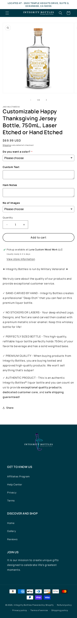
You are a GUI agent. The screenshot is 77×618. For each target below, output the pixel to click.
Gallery (11, 531)
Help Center (14, 484)
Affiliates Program (18, 476)
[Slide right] (46, 100)
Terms (11, 500)
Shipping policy (59, 610)
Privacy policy (19, 610)
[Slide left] (31, 100)
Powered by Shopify (43, 604)
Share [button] (10, 407)
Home (10, 523)
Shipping (7, 145)
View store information (21, 259)
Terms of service (39, 610)
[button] (7, 13)
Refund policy (64, 605)
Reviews (12, 539)
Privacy (11, 492)
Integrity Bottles (23, 604)
